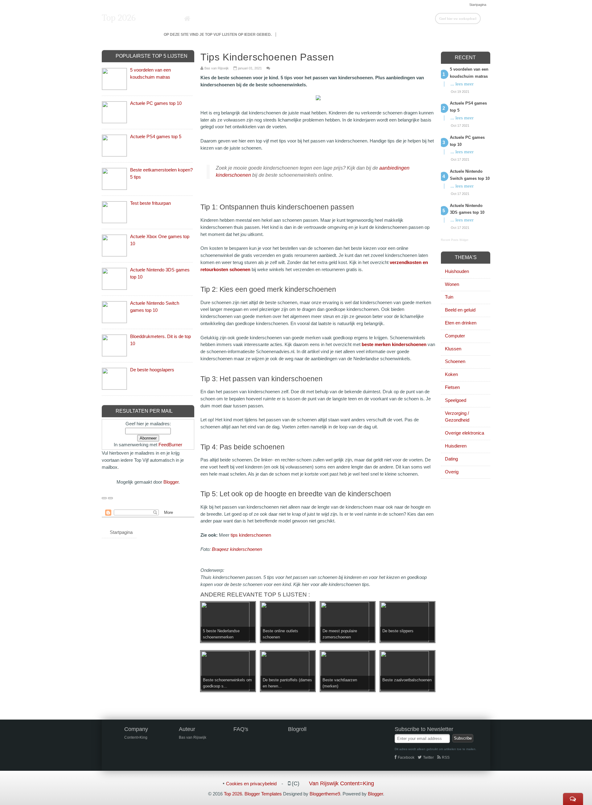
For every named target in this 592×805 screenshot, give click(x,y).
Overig (451, 471)
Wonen (452, 284)
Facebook (406, 757)
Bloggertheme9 (325, 793)
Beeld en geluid (460, 309)
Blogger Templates (263, 793)
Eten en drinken (460, 322)
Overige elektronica (464, 433)
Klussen (453, 348)
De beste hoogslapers (152, 369)
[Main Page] (187, 19)
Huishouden (457, 271)
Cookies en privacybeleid (251, 783)
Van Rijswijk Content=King (341, 783)
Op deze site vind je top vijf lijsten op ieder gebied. (218, 34)
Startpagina (477, 4)
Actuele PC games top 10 (156, 103)
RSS (446, 757)
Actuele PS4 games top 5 (155, 136)
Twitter (428, 757)
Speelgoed (455, 400)
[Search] (485, 18)
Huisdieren (456, 445)
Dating (451, 458)
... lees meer (462, 83)
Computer (455, 335)
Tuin (449, 296)
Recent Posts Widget (454, 240)
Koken (451, 374)
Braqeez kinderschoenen (237, 549)
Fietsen (452, 387)
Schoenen (455, 361)
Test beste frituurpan (150, 203)
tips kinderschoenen (251, 535)
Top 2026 (119, 17)
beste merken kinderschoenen (394, 344)
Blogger (171, 482)
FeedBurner (170, 444)
